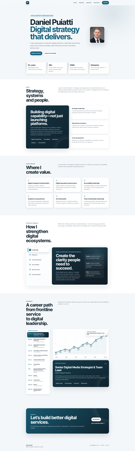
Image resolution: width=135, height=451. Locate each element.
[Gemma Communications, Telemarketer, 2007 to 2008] (65, 349)
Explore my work (36, 53)
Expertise (81, 2)
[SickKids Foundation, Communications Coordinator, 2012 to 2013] (87, 343)
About (75, 2)
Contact (105, 2)
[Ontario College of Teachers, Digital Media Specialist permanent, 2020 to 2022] (101, 337)
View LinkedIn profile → (97, 423)
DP (27, 2)
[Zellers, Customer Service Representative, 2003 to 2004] (56, 352)
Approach (89, 2)
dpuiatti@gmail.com (94, 445)
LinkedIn (102, 445)
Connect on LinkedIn (50, 53)
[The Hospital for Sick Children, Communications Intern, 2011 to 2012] (83, 344)
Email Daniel (96, 419)
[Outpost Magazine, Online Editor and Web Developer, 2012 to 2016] (91, 345)
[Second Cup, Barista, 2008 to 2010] (69, 350)
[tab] (38, 250)
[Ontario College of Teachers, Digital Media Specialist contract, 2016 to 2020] (96, 340)
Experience (97, 2)
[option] (38, 334)
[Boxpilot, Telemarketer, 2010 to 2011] (78, 348)
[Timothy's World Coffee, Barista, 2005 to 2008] (60, 350)
